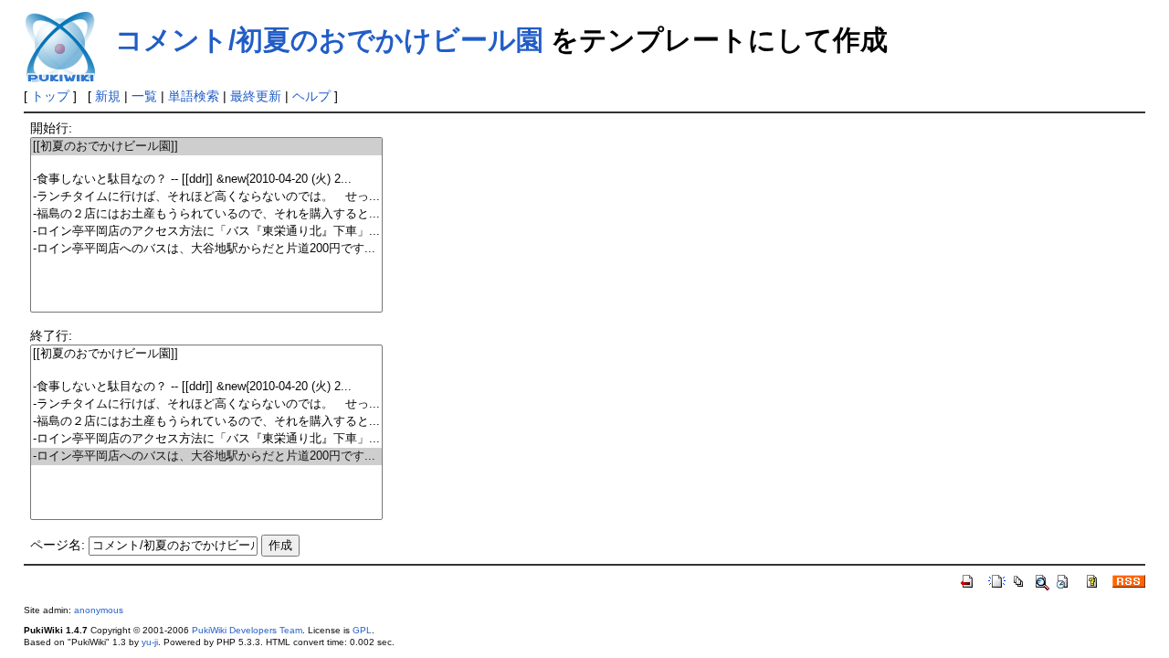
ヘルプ (311, 96)
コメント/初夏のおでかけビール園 (329, 40)
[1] (206, 163)
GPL (362, 630)
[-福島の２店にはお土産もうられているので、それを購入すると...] (206, 214)
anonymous (98, 610)
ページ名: (57, 544)
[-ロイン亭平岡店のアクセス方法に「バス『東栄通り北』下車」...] (206, 231)
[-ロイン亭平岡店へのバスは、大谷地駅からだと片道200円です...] (206, 249)
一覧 (144, 96)
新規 (108, 96)
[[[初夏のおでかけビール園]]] (206, 146)
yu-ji (150, 642)
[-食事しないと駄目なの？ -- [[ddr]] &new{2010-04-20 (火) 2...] (206, 179)
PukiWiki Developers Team (247, 630)
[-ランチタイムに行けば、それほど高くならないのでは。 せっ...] (206, 197)
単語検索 (193, 96)
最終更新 (255, 96)
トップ (50, 96)
